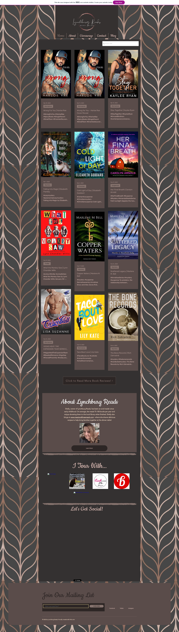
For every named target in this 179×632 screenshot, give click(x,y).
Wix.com (72, 619)
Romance (48, 106)
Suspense (115, 185)
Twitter (122, 608)
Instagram (131, 608)
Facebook (112, 608)
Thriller (47, 264)
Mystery (47, 185)
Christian (81, 186)
